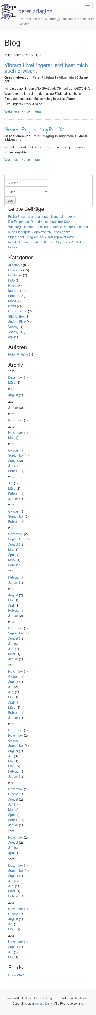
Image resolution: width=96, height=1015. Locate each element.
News (12, 306)
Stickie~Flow (17, 321)
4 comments (32, 111)
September (16, 455)
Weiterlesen (12, 111)
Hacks (12, 285)
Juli (10, 465)
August (13, 395)
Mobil (12, 301)
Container (15, 275)
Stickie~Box (16, 316)
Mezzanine (31, 998)
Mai (10, 437)
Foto (11, 280)
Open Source (17, 311)
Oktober (14, 450)
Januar (13, 407)
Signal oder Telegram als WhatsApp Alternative (41, 237)
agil (10, 337)
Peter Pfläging (43, 77)
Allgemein (66, 77)
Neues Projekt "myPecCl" (34, 129)
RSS (11, 975)
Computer (15, 270)
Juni (11, 648)
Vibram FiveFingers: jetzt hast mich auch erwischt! (46, 67)
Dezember (15, 377)
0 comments (32, 159)
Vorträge (14, 331)
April (11, 554)
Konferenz (15, 295)
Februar (14, 470)
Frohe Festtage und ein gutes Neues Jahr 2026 (41, 216)
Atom (21, 975)
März (11, 382)
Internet (13, 290)
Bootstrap (81, 998)
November (15, 420)
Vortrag (13, 326)
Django (48, 998)
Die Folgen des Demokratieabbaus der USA (39, 221)
